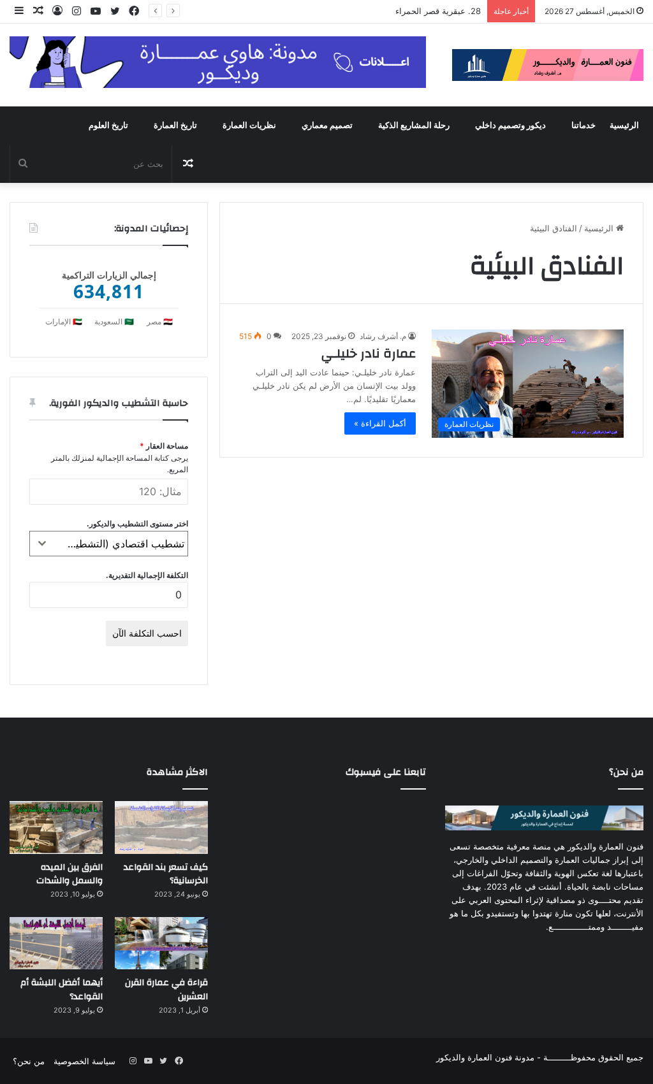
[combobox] (108, 543)
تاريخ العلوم (108, 125)
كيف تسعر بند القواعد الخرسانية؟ (166, 874)
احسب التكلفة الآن (147, 633)
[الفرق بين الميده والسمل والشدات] (56, 827)
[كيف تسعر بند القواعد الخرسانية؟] (161, 827)
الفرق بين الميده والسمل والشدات (69, 874)
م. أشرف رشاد (383, 336)
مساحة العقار (164, 446)
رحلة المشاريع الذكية (414, 125)
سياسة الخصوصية (84, 1061)
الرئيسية (624, 125)
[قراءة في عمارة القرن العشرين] (161, 943)
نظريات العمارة (249, 125)
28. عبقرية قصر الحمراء (438, 11)
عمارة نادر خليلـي (368, 353)
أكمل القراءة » (380, 423)
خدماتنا (583, 125)
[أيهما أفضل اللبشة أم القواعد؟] (56, 943)
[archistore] (547, 65)
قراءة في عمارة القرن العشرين (166, 989)
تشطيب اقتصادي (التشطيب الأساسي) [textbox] (119, 543)
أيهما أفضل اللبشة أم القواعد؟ (61, 989)
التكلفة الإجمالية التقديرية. (147, 575)
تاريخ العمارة (175, 125)
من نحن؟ (29, 1061)
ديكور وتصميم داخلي (510, 125)
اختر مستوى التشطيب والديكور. (137, 523)
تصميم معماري (327, 125)
